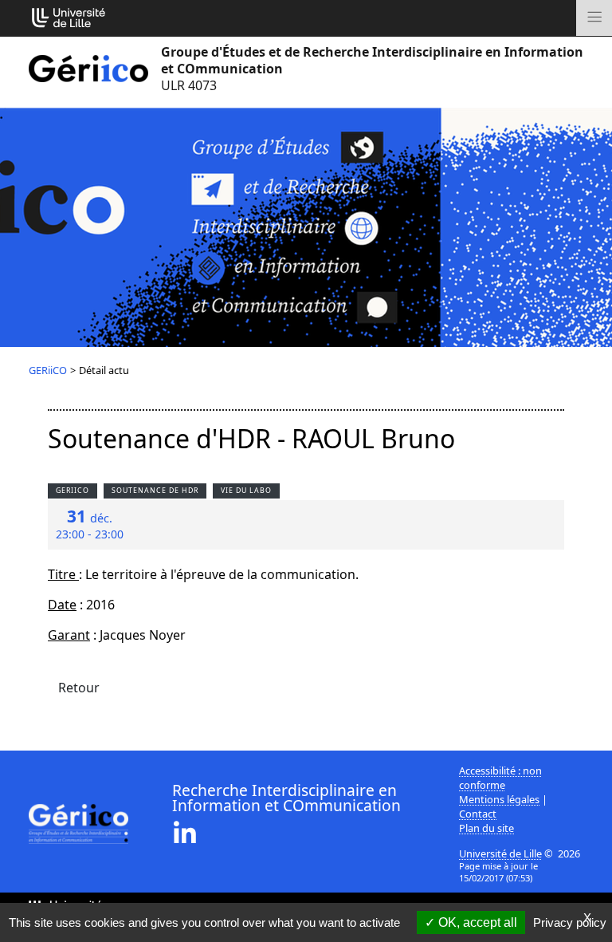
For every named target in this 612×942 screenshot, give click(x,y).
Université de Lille (500, 853)
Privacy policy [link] (569, 922)
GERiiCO (48, 370)
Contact (477, 813)
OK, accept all (476, 922)
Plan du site (486, 828)
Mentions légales (499, 799)
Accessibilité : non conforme (500, 777)
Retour (79, 687)
